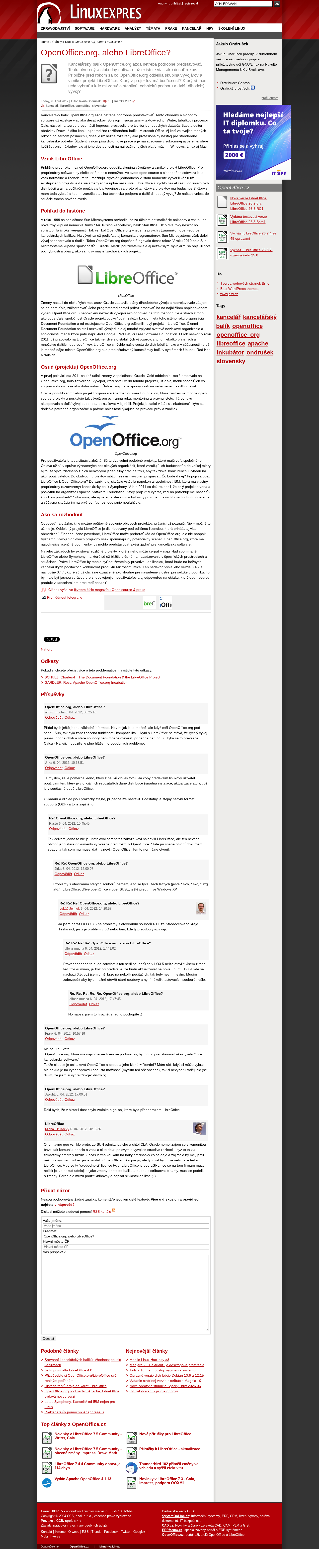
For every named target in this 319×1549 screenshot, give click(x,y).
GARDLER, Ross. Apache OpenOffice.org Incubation (86, 682)
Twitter (126, 1532)
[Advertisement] (126, 625)
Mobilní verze (50, 1536)
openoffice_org (238, 335)
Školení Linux (231, 28)
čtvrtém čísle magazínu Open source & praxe (109, 590)
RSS (85, 1532)
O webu (73, 1532)
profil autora (269, 98)
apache (258, 343)
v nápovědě (65, 1205)
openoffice (83, 105)
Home (45, 41)
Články (57, 41)
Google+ (139, 1532)
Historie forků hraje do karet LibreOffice (76, 1386)
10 (109, 101)
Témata (153, 28)
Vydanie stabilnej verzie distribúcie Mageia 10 (165, 1381)
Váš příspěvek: (54, 1252)
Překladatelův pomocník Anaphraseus (74, 1412)
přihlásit (176, 3)
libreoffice (67, 105)
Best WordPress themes (239, 289)
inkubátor (230, 352)
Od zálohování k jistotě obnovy (154, 1391)
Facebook (111, 1532)
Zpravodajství (55, 28)
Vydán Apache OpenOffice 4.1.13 (83, 1479)
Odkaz (70, 717)
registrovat (191, 3)
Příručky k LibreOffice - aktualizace (169, 1449)
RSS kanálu (102, 1212)
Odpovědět (54, 717)
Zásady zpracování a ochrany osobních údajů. (74, 1525)
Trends (96, 1532)
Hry (209, 28)
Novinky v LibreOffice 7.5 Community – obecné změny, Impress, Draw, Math (88, 1451)
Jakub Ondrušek (90, 101)
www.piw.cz (229, 294)
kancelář (52, 105)
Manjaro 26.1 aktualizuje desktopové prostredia (167, 1365)
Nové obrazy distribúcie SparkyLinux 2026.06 (165, 1386)
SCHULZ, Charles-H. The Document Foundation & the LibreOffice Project (102, 677)
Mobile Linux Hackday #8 (149, 1360)
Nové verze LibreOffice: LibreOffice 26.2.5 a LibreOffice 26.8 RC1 (248, 203)
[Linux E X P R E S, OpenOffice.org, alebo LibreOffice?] (89, 12)
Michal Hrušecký (57, 1129)
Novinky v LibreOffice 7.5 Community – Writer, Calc (88, 1436)
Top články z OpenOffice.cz (73, 1424)
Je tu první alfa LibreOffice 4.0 (68, 1370)
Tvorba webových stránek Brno (244, 283)
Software (84, 28)
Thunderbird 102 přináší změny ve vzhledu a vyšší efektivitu (168, 1466)
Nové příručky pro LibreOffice (165, 1434)
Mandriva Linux (109, 1546)
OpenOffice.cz (233, 187)
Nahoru (47, 649)
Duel (68, 41)
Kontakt (46, 1532)
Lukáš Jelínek (70, 908)
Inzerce (60, 1532)
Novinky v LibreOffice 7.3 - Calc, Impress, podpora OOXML (167, 1481)
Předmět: (50, 1231)
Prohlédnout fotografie (64, 597)
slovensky (99, 105)
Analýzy (133, 28)
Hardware (109, 28)
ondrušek (259, 352)
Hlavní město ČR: (57, 1241)
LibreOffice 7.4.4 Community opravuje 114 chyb (87, 1466)
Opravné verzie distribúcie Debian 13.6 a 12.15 (167, 1375)
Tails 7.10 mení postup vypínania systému (163, 1370)
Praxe (171, 28)
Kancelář (191, 28)
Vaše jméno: (52, 1220)
